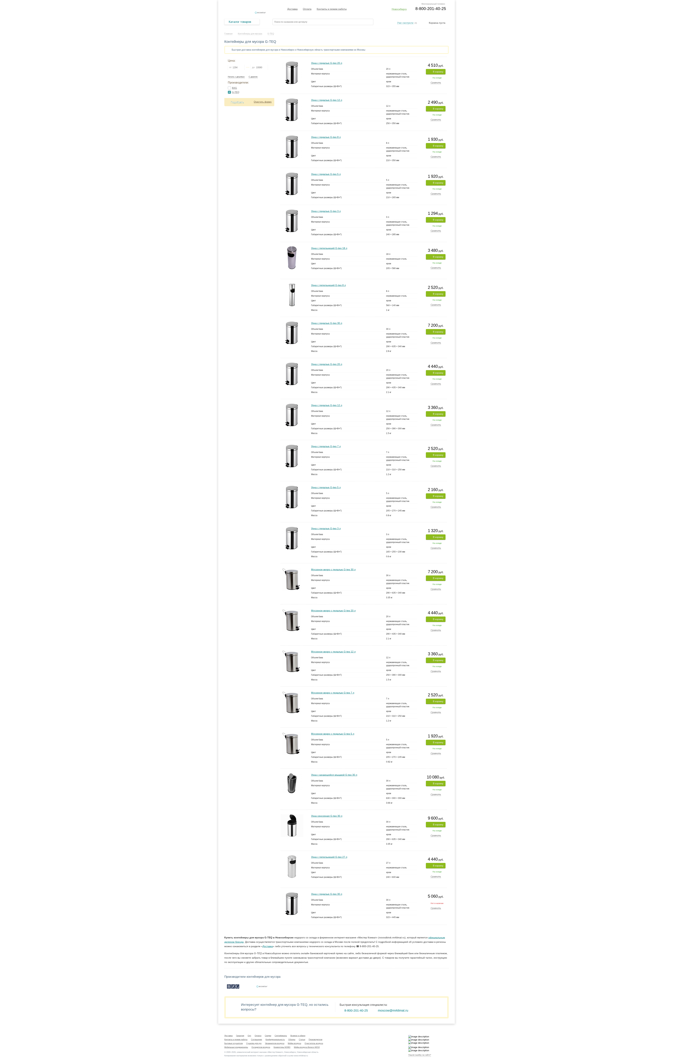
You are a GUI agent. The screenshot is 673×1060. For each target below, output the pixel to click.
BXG (234, 88)
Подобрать (237, 102)
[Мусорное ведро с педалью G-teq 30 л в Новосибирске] (292, 569)
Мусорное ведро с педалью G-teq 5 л (332, 733)
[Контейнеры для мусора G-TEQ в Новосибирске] (262, 986)
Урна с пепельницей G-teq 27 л (329, 857)
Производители (315, 1039)
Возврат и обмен (297, 1036)
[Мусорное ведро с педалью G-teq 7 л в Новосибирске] (292, 692)
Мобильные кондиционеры (236, 1047)
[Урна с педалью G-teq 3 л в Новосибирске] (291, 211)
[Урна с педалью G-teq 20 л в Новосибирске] (291, 62)
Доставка (292, 9)
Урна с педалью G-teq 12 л (326, 100)
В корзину (438, 71)
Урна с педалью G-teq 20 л (326, 63)
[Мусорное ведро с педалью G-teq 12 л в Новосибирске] (292, 651)
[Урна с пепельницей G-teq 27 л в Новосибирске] (292, 856)
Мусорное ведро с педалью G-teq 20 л (333, 610)
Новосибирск (399, 9)
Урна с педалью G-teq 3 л (326, 211)
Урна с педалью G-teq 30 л (326, 323)
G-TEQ (235, 92)
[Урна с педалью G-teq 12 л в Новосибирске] (291, 99)
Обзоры (291, 1039)
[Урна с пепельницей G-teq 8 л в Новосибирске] (292, 285)
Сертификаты (281, 1036)
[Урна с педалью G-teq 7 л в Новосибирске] (291, 446)
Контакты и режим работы (332, 9)
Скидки (268, 1036)
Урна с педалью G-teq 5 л (326, 174)
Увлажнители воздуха (274, 1043)
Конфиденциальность (275, 1039)
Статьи (302, 1039)
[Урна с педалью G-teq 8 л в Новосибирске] (291, 136)
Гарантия (240, 1036)
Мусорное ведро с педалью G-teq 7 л (332, 692)
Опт (249, 1036)
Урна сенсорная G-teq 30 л (326, 815)
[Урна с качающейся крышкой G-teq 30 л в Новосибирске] (292, 774)
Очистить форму (263, 102)
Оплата (307, 9)
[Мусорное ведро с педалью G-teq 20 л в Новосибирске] (292, 610)
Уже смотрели (405, 22)
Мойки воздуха (294, 1043)
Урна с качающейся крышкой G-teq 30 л (334, 774)
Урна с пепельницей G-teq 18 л (329, 248)
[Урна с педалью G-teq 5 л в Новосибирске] (291, 174)
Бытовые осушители (233, 1043)
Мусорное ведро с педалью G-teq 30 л (333, 569)
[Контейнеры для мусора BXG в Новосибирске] (233, 986)
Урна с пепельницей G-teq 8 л (328, 285)
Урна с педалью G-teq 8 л (326, 137)
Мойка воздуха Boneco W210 (307, 1047)
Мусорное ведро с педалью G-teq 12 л (333, 651)
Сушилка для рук (253, 1043)
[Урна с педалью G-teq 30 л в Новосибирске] (291, 323)
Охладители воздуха (260, 1047)
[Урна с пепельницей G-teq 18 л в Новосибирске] (292, 248)
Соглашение (256, 1039)
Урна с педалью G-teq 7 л (326, 446)
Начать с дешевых (236, 77)
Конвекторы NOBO (282, 1047)
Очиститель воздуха (314, 1043)
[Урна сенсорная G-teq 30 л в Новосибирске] (292, 815)
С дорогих (253, 77)
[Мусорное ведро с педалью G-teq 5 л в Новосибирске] (292, 733)
